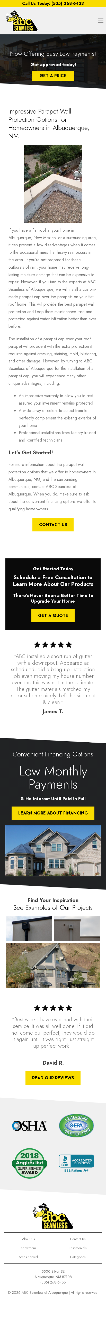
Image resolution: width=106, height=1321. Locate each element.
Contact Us (53, 525)
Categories (77, 1256)
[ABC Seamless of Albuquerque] (21, 21)
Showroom (28, 1247)
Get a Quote (53, 616)
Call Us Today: (53, 3)
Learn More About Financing (53, 813)
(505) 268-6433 (53, 1282)
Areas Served (28, 1256)
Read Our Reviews (53, 1078)
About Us (28, 1238)
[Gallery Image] (29, 928)
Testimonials (77, 1247)
